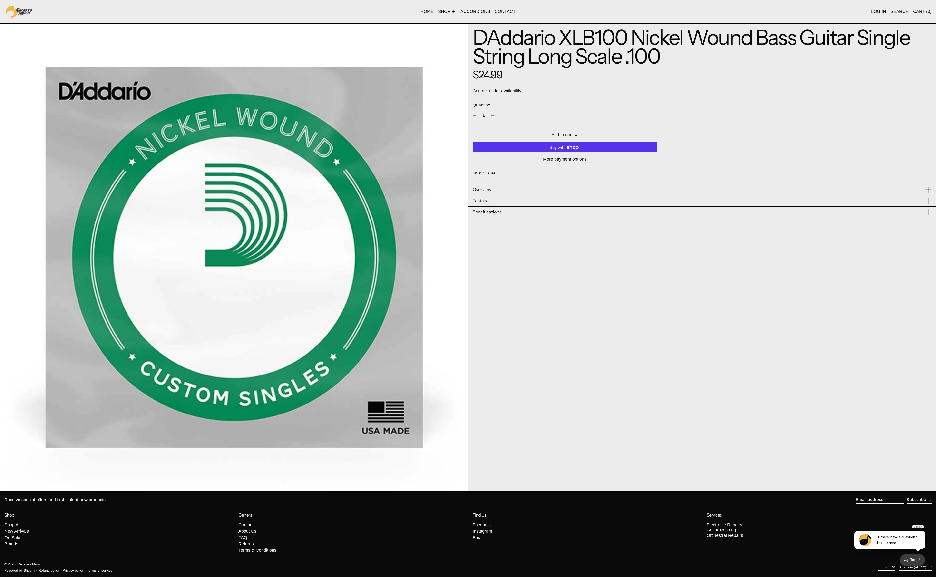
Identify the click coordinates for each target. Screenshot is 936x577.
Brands (11, 543)
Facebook (482, 524)
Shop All (12, 524)
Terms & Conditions (257, 550)
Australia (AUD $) (913, 567)
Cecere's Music (29, 564)
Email (478, 537)
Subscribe (916, 499)
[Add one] (493, 115)
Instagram (482, 531)
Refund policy (49, 570)
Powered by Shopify (19, 570)
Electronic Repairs (724, 524)
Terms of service (99, 570)
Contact (246, 524)
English (884, 567)
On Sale (12, 537)
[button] (899, 11)
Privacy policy (73, 570)
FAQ (242, 537)
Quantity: (481, 105)
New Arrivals (16, 531)
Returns (246, 543)
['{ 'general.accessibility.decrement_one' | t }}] (474, 115)
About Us (247, 531)
